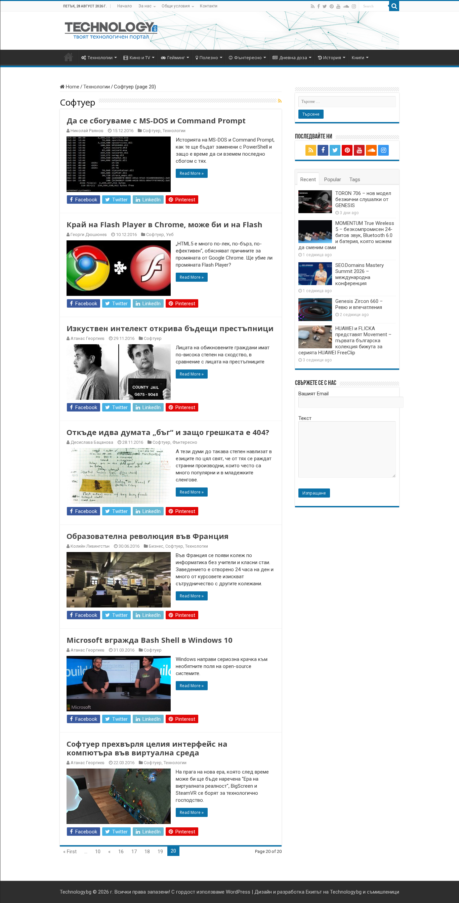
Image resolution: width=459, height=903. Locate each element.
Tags (354, 179)
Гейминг (176, 57)
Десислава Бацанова (92, 442)
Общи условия (176, 6)
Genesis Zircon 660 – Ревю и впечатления (359, 304)
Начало (124, 6)
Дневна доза (293, 57)
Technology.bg (75, 892)
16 (121, 852)
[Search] (394, 6)
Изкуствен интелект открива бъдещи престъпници (170, 328)
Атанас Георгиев (88, 338)
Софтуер (152, 130)
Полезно (209, 57)
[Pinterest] (331, 6)
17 (134, 852)
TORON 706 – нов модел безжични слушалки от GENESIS (363, 199)
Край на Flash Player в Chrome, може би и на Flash (164, 224)
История (332, 57)
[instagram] (354, 6)
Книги (358, 57)
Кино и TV (140, 57)
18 (147, 852)
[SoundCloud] (346, 6)
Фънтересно (248, 57)
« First (70, 852)
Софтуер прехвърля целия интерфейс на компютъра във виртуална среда (147, 748)
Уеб (169, 234)
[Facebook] (319, 6)
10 (97, 852)
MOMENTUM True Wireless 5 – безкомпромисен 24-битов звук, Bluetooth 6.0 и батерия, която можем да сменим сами (346, 235)
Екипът (314, 892)
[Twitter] (325, 6)
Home (72, 87)
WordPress (238, 892)
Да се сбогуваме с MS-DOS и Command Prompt (156, 120)
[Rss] (312, 6)
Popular (332, 179)
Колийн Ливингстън (90, 546)
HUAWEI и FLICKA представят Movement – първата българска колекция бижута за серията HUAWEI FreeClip (344, 340)
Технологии (100, 57)
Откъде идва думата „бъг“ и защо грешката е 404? (168, 432)
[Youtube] (338, 6)
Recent (308, 179)
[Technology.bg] (111, 30)
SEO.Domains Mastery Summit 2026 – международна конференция (359, 274)
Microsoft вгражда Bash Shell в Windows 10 (150, 640)
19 (160, 852)
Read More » (192, 173)
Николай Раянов (87, 130)
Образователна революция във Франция (147, 536)
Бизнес (156, 546)
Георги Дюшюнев (89, 234)
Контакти (208, 6)
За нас (145, 6)
